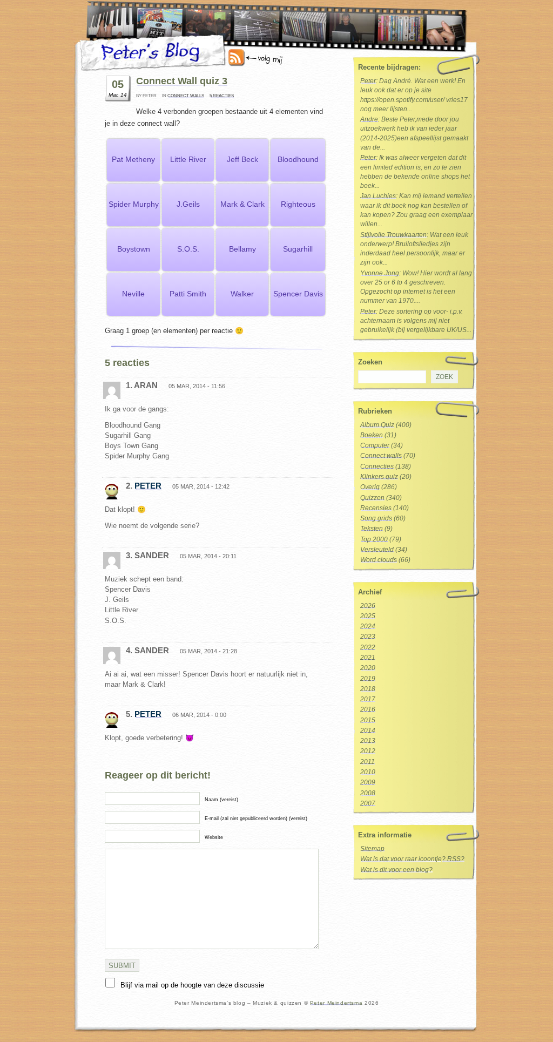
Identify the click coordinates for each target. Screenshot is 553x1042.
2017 (367, 699)
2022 (367, 647)
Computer (374, 445)
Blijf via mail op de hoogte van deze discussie (192, 985)
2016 (367, 709)
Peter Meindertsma (336, 1003)
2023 (367, 636)
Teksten (371, 528)
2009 (367, 782)
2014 (367, 730)
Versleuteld (377, 549)
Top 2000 (374, 539)
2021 (367, 657)
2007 (367, 803)
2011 (367, 762)
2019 (367, 678)
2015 (367, 720)
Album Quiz (377, 425)
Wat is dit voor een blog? (396, 870)
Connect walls (185, 95)
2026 (367, 606)
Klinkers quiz (379, 476)
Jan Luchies (378, 196)
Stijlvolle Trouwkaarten (393, 235)
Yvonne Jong (379, 273)
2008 (367, 793)
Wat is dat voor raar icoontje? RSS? (412, 859)
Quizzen (372, 498)
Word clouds (378, 560)
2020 (367, 668)
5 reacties (222, 95)
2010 (367, 772)
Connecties (377, 466)
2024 (367, 626)
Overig (370, 487)
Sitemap (372, 848)
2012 (367, 751)
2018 (367, 689)
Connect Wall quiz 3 (181, 81)
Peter (147, 485)
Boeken (371, 435)
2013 (367, 740)
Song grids (376, 518)
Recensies (376, 508)
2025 (367, 616)
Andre (369, 119)
